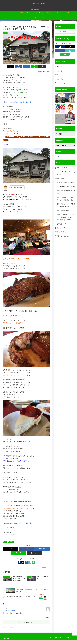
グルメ (5, 541)
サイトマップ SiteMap (62, 236)
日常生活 (11, 541)
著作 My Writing (60, 178)
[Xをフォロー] (22, 562)
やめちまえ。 (59, 79)
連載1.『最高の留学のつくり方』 (66, 192)
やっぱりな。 (59, 71)
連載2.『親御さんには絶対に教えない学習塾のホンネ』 (66, 199)
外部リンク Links (60, 232)
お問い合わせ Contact (62, 228)
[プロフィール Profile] (70, 108)
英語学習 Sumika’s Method (65, 182)
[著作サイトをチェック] (19, 562)
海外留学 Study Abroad (64, 224)
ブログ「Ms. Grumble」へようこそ (66, 173)
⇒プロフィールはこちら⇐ (11, 535)
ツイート (57, 156)
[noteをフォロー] (29, 562)
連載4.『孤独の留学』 (64, 210)
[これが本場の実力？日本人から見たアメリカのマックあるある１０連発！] (60, 98)
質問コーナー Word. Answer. (66, 186)
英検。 (57, 75)
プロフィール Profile (61, 168)
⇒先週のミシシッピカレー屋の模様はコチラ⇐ (17, 102)
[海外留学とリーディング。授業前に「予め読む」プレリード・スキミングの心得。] (70, 119)
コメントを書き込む (26, 622)
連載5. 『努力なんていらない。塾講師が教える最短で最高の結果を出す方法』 (65, 217)
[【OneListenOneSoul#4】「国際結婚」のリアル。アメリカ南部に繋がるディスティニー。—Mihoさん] (60, 108)
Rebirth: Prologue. (61, 83)
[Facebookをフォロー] (26, 562)
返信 (48, 617)
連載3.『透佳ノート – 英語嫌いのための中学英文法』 (66, 205)
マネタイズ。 (59, 67)
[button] (42, 66)
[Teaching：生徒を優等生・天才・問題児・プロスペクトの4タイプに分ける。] (60, 119)
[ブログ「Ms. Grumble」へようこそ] (70, 98)
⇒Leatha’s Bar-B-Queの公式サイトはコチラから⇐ (19, 523)
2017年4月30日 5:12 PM (9, 610)
